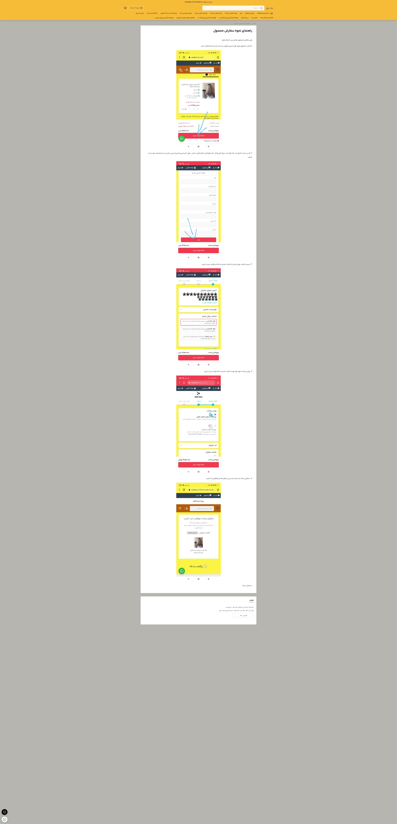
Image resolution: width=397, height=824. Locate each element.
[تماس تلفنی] (4, 812)
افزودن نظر (243, 615)
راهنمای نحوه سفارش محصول (242, 23)
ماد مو (269, 8)
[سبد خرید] (125, 8)
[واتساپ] (4, 819)
